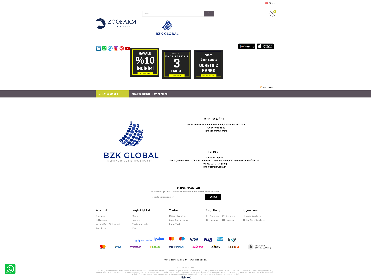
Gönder (213, 197)
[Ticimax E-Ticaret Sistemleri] (185, 277)
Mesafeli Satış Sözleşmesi (108, 224)
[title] (185, 142)
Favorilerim (268, 87)
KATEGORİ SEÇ (110, 93)
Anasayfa (100, 216)
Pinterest (214, 220)
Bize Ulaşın (101, 228)
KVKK (134, 228)
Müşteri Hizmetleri (177, 216)
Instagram (231, 216)
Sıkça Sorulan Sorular (179, 220)
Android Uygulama (252, 216)
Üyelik (135, 216)
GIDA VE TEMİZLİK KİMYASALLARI (150, 93)
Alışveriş (136, 220)
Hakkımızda (101, 220)
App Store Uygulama (255, 220)
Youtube (230, 220)
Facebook (215, 216)
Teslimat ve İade (140, 224)
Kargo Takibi (175, 224)
